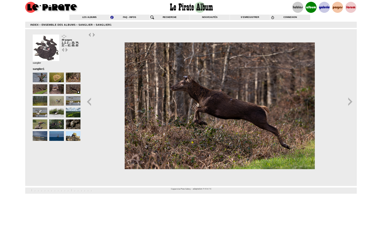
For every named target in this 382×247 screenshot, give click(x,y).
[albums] (311, 7)
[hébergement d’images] (324, 7)
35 (73, 42)
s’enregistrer (250, 17)
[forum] (350, 7)
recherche (170, 17)
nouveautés (210, 17)
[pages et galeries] (337, 7)
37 (63, 45)
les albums (89, 17)
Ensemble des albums (59, 24)
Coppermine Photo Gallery (181, 189)
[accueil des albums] (191, 7)
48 (73, 45)
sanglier (85, 24)
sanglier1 (104, 24)
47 (69, 45)
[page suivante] (67, 51)
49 (77, 45)
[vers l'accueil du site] (51, 7)
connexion (290, 17)
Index (34, 24)
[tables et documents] (297, 7)
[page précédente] (63, 51)
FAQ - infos (129, 17)
